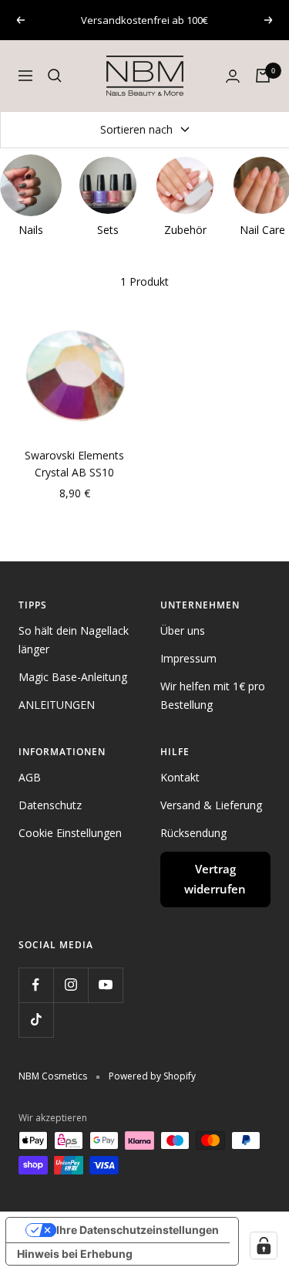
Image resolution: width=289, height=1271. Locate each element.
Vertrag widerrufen (215, 878)
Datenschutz (50, 805)
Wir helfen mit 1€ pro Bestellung (212, 695)
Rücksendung (193, 832)
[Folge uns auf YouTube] (105, 985)
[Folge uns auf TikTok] (35, 1019)
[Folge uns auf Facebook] (35, 985)
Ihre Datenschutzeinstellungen (137, 1229)
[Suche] (55, 76)
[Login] (233, 76)
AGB (29, 777)
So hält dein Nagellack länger (73, 639)
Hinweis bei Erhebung (75, 1253)
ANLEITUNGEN (56, 704)
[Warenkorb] (263, 76)
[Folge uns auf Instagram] (70, 985)
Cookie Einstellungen (70, 832)
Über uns (182, 630)
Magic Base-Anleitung (72, 676)
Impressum (188, 658)
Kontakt (180, 777)
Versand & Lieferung (211, 805)
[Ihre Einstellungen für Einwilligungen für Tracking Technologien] (263, 1245)
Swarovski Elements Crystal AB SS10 (74, 464)
